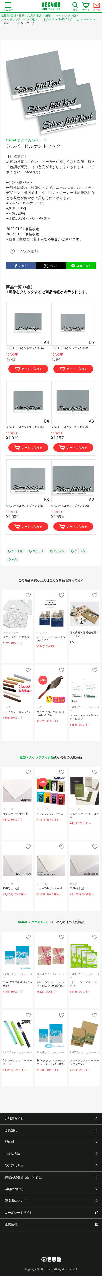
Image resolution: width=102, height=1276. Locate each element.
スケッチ (38, 551)
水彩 (14, 559)
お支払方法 (12, 1153)
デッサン (80, 551)
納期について (14, 1189)
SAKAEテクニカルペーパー (27, 140)
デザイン (59, 551)
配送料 (9, 1142)
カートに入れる (32, 369)
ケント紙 (17, 551)
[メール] (96, 6)
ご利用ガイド (14, 1118)
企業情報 (11, 1224)
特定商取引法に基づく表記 (23, 1177)
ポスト (54, 265)
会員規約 (11, 1130)
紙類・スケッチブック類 (37, 757)
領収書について (15, 1200)
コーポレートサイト (18, 1212)
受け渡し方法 (14, 1165)
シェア (23, 265)
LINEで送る (84, 265)
